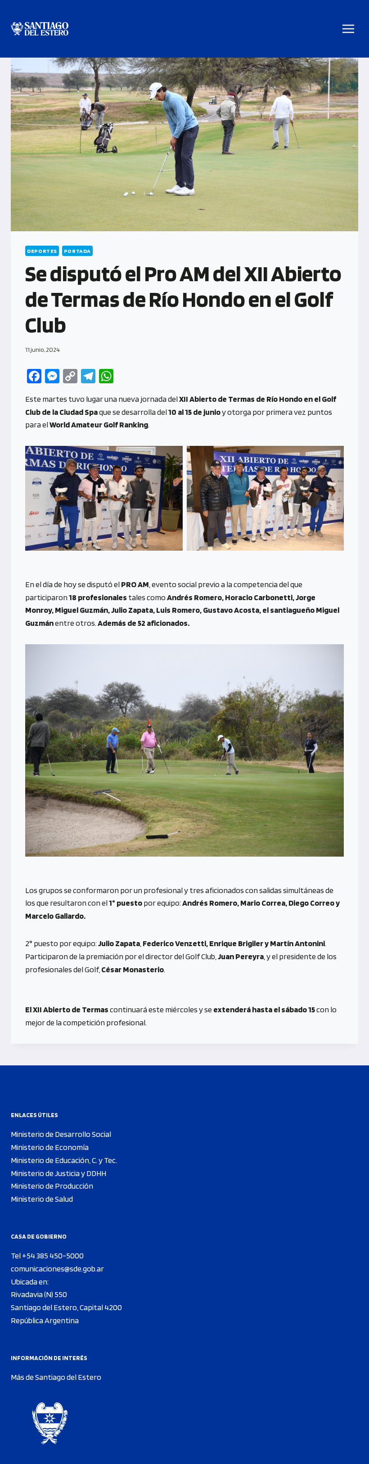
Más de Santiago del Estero (56, 1377)
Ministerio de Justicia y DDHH (58, 1173)
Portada (77, 250)
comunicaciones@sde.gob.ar (57, 1268)
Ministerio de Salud (42, 1199)
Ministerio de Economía (50, 1147)
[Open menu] (348, 28)
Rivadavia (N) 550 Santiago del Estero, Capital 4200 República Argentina (66, 1307)
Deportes (42, 250)
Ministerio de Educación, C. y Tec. (64, 1160)
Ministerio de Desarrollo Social (61, 1134)
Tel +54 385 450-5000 (47, 1255)
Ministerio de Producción (52, 1185)
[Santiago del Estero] (39, 29)
